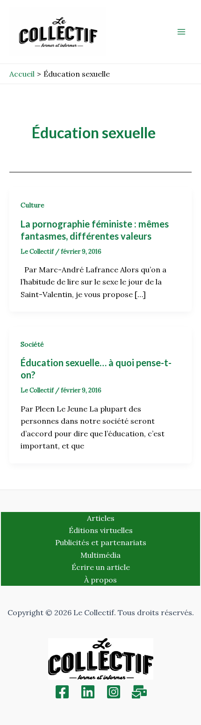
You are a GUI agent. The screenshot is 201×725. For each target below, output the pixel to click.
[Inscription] (139, 691)
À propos (100, 579)
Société (32, 344)
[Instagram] (113, 691)
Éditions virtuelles (101, 530)
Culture (32, 205)
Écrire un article (101, 567)
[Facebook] (62, 691)
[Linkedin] (87, 691)
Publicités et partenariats (100, 542)
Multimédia (100, 555)
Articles (101, 518)
